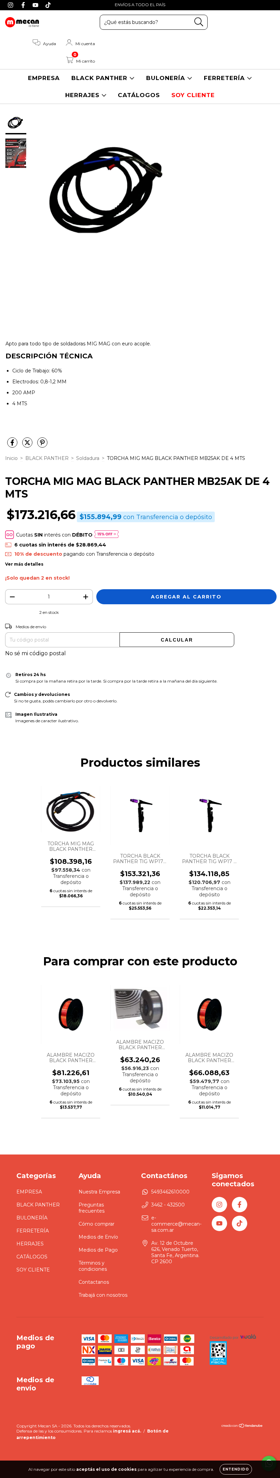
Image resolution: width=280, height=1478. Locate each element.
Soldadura (87, 458)
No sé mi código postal (35, 653)
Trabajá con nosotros (103, 1295)
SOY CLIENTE (193, 95)
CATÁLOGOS (139, 95)
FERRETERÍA (225, 78)
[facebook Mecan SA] (24, 5)
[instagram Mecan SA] (11, 5)
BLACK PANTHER (100, 78)
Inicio (11, 458)
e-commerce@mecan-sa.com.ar (176, 1224)
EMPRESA (44, 78)
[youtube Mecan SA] (36, 5)
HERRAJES (83, 95)
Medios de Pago (98, 1250)
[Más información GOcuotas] (106, 534)
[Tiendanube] (242, 1426)
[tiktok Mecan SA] (48, 5)
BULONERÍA (166, 78)
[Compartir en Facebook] (13, 445)
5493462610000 (170, 1192)
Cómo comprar (96, 1224)
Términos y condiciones (93, 1266)
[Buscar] (199, 22)
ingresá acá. (127, 1431)
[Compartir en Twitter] (28, 445)
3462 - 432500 (168, 1205)
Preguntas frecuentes (91, 1208)
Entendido (236, 1469)
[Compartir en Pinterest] (42, 445)
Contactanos (94, 1282)
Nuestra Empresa (99, 1192)
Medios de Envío (98, 1237)
